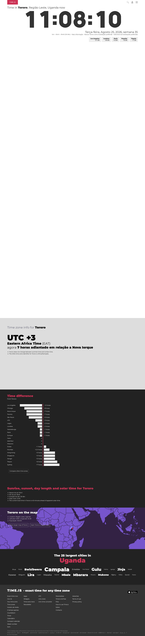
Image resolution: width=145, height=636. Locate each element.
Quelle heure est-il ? (43, 632)
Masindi (56, 575)
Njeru (113, 575)
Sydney (9, 465)
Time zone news (29, 602)
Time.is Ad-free (61, 599)
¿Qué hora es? (33, 632)
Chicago (10, 408)
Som (8, 627)
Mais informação (77, 34)
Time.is (13, 2)
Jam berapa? (83, 632)
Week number (12, 624)
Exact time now (12, 596)
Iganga (113, 569)
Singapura (10, 456)
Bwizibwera (33, 569)
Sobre (58, 607)
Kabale (130, 569)
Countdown (11, 613)
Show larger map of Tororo (19, 525)
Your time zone (12, 602)
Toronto (9, 414)
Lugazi (39, 575)
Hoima (106, 569)
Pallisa (120, 575)
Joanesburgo (11, 429)
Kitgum (22, 575)
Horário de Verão (13, 607)
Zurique (10, 435)
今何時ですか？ (102, 632)
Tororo (134, 575)
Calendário (11, 618)
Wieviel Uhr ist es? (92, 632)
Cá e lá (9, 599)
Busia (20, 569)
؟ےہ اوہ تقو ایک (123, 632)
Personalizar (60, 596)
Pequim (124, 39)
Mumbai (10, 449)
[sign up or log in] (132, 3)
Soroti (127, 575)
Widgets (26, 599)
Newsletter (27, 604)
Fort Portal (86, 569)
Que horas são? (75, 632)
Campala (56, 569)
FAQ (57, 602)
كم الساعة (52, 632)
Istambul (10, 441)
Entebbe (76, 569)
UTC (8, 420)
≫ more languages (12, 634)
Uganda (72, 560)
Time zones (11, 604)
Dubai (9, 446)
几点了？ (19, 632)
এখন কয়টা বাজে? (59, 632)
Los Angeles (94, 39)
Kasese (12, 575)
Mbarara (80, 575)
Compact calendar (13, 621)
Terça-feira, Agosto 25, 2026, (111, 31)
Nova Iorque (11, 411)
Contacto (59, 610)
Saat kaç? (109, 632)
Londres (106, 39)
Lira (31, 575)
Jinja (121, 569)
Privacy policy (77, 602)
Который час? (66, 632)
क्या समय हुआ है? (25, 632)
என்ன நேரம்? (116, 632)
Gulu (96, 569)
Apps (25, 596)
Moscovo (10, 444)
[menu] (137, 2)
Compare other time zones (19, 471)
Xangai (9, 459)
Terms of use (76, 599)
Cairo (9, 438)
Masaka (48, 575)
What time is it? (11, 632)
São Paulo (10, 417)
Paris (116, 39)
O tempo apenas (13, 610)
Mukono (103, 574)
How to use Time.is (62, 604)
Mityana (93, 575)
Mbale (66, 575)
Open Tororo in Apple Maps (40, 525)
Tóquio (133, 39)
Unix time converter (45, 602)
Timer (9, 616)
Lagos (9, 423)
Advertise (75, 596)
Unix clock (41, 599)
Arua (14, 569)
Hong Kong (11, 453)
